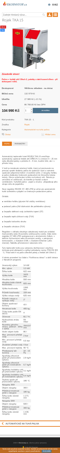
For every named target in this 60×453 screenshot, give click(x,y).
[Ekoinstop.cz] (15, 3)
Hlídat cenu (50, 134)
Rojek (27, 124)
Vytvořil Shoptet (31, 447)
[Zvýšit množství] (31, 109)
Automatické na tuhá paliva (36, 129)
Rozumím (47, 451)
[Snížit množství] (31, 111)
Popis (7, 144)
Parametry (20, 144)
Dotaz (8, 134)
